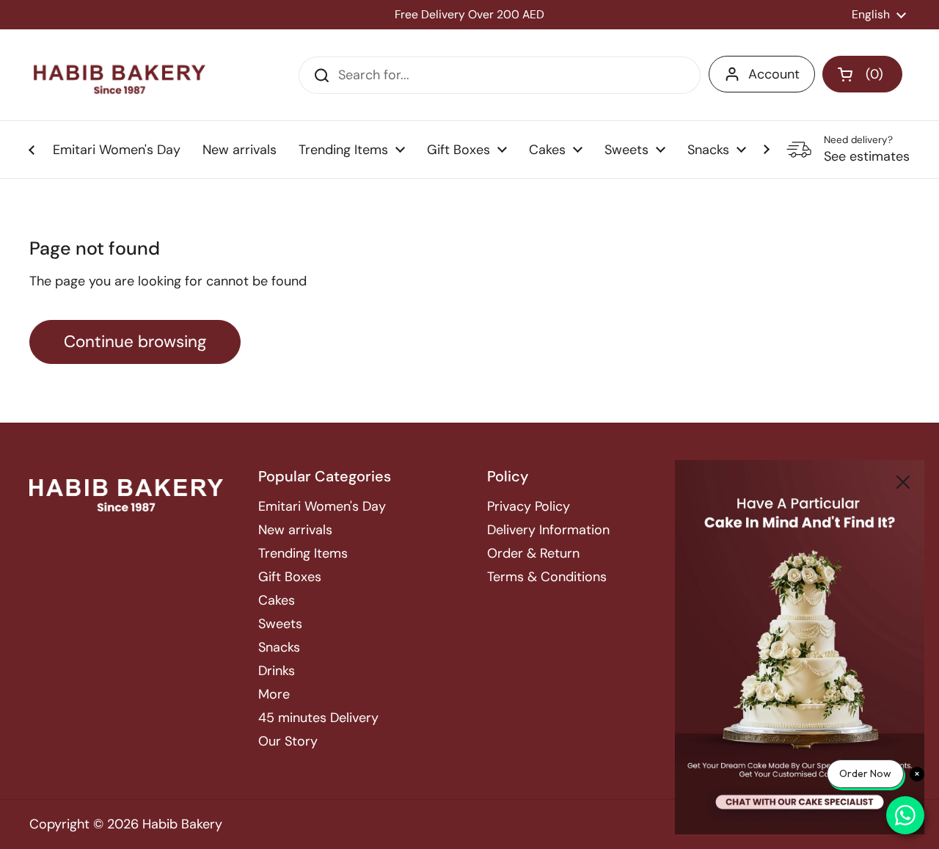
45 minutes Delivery (318, 717)
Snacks (279, 647)
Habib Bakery (182, 824)
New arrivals (295, 530)
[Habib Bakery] (119, 74)
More (274, 694)
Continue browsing (135, 341)
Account (774, 74)
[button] (862, 74)
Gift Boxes (289, 577)
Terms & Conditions (547, 577)
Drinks (276, 670)
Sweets (280, 624)
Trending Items (303, 553)
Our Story (288, 741)
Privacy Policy (528, 506)
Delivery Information (548, 530)
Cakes (276, 600)
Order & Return (533, 553)
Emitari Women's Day (322, 506)
